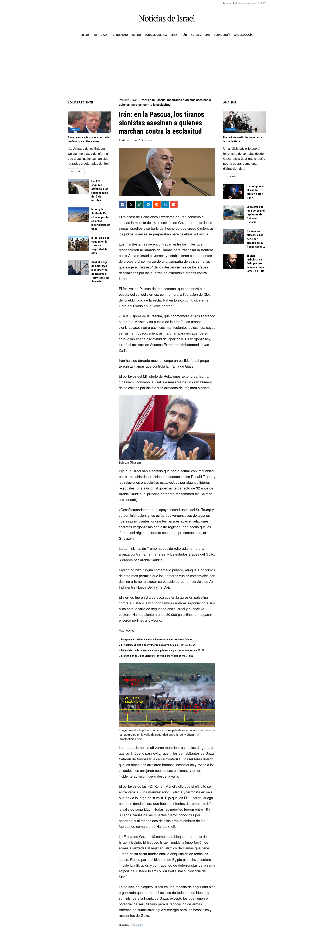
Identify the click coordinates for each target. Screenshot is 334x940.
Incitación (137, 924)
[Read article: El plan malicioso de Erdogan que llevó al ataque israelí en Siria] (233, 261)
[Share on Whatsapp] (140, 204)
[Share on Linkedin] (165, 204)
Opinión (230, 129)
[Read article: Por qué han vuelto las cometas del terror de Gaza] (244, 122)
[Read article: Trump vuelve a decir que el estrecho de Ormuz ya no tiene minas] (89, 122)
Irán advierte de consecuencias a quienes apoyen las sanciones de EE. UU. (163, 650)
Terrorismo (119, 35)
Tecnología (222, 35)
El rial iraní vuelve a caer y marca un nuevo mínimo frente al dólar (158, 644)
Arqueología (243, 35)
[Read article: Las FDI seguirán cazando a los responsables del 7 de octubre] (78, 186)
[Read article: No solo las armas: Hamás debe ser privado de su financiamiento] (233, 236)
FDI (95, 35)
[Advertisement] (167, 69)
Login (228, 2)
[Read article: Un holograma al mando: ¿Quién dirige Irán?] (233, 191)
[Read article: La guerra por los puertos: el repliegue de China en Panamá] (233, 212)
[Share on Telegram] (148, 204)
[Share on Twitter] (131, 204)
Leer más (78, 171)
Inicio (85, 35)
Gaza (104, 35)
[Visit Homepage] (167, 18)
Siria (174, 35)
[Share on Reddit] (157, 204)
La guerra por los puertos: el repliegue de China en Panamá (256, 214)
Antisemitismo (200, 35)
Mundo (136, 35)
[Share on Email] (174, 204)
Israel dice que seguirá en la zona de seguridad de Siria (100, 245)
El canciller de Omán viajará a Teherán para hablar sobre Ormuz (157, 655)
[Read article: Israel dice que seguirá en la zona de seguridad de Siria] (78, 243)
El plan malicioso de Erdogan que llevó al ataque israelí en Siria (256, 263)
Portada (124, 100)
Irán (184, 35)
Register (239, 2)
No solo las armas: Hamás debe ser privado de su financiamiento (256, 238)
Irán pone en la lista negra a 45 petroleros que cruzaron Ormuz (156, 639)
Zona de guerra (156, 35)
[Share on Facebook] (122, 204)
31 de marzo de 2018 (131, 140)
